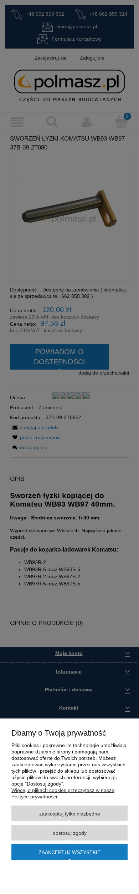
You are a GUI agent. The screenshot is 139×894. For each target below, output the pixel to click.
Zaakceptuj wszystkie (69, 852)
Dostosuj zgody (70, 833)
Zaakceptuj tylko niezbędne (69, 814)
